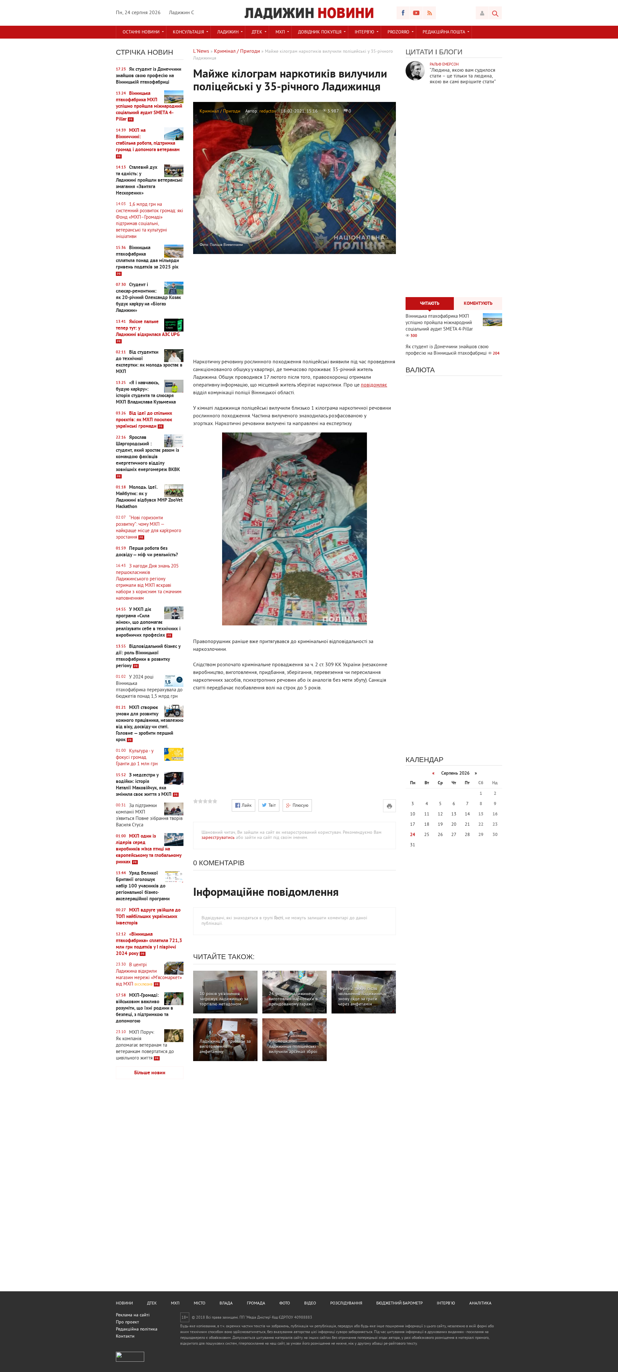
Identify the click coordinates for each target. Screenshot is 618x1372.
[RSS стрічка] (429, 12)
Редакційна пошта (444, 32)
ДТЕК (257, 32)
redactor (267, 111)
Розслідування (346, 1303)
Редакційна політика (136, 1329)
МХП (280, 32)
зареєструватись (218, 837)
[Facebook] (403, 12)
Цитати (419, 52)
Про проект (127, 1322)
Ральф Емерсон (444, 64)
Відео (310, 1303)
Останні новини (141, 32)
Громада (256, 1303)
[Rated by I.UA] (130, 1360)
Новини (124, 1303)
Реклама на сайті (133, 1315)
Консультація (188, 32)
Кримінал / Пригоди (220, 111)
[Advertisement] (149, 1185)
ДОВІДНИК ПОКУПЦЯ (320, 32)
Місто (199, 1303)
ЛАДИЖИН (228, 32)
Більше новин (149, 1073)
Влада (226, 1303)
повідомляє (374, 385)
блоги (451, 52)
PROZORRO (398, 32)
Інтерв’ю (364, 32)
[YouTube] (416, 12)
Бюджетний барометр (399, 1303)
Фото (284, 1303)
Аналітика (480, 1303)
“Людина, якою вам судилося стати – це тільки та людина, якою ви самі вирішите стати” (463, 76)
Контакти (125, 1336)
